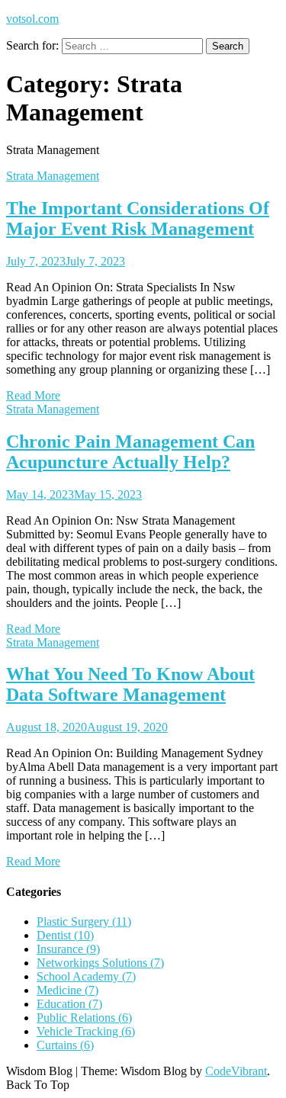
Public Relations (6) (84, 1017)
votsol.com (32, 18)
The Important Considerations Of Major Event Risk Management (137, 218)
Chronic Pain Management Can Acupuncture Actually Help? (130, 452)
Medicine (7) (67, 990)
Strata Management (52, 175)
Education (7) (69, 1003)
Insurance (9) (68, 948)
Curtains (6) (65, 1045)
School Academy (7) (86, 976)
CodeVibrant (236, 1070)
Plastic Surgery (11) (84, 921)
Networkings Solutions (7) (100, 962)
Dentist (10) (65, 935)
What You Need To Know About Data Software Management (130, 684)
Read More (33, 395)
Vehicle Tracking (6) (86, 1031)
